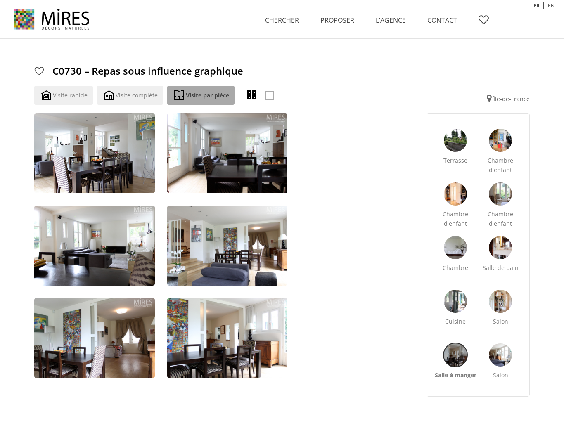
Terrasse (455, 160)
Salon (500, 321)
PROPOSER (337, 20)
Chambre (455, 268)
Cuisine (455, 321)
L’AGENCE (391, 20)
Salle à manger (455, 375)
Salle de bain (501, 268)
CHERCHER (282, 20)
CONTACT (442, 20)
